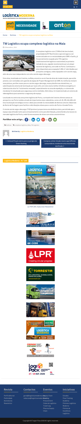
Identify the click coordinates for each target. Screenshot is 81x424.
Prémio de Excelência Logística (66, 410)
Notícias (8, 125)
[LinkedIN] (74, 7)
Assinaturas (8, 401)
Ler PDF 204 (31, 207)
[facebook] (77, 7)
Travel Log (47, 406)
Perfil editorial (9, 396)
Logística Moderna (27, 131)
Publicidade (8, 398)
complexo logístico (21, 125)
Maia (29, 125)
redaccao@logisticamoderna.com (36, 398)
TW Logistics (35, 125)
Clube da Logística (49, 403)
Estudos (66, 396)
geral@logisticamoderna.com (34, 396)
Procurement (48, 401)
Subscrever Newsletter (45, 207)
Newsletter (8, 403)
